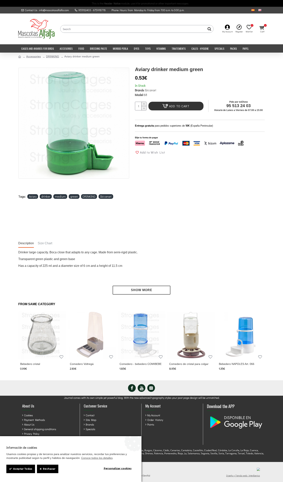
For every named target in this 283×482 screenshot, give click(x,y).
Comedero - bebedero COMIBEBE (141, 363)
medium (60, 196)
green (74, 196)
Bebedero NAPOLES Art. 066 (236, 363)
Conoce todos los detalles (97, 457)
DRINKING (52, 56)
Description (26, 243)
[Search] (209, 29)
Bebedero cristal (30, 363)
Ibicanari (150, 90)
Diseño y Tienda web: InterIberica (243, 475)
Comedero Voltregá (82, 363)
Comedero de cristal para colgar (188, 363)
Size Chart (45, 243)
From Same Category (36, 304)
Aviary (33, 196)
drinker (45, 196)
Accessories (33, 56)
